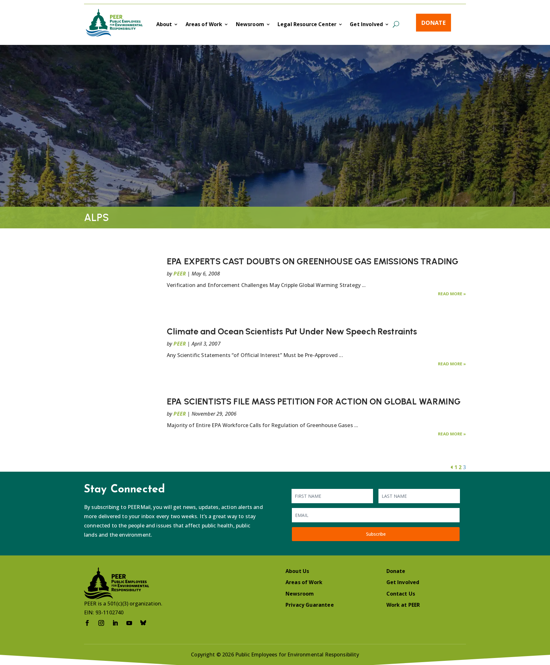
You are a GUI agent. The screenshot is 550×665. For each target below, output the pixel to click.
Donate (433, 22)
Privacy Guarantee (310, 604)
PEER (179, 273)
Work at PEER (403, 604)
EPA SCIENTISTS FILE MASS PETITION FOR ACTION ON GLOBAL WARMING (314, 401)
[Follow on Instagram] (101, 623)
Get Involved (366, 25)
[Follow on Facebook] (87, 623)
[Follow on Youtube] (129, 623)
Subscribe (376, 534)
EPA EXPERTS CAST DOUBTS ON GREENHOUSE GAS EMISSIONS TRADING (312, 261)
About (164, 25)
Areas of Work (204, 25)
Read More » (452, 294)
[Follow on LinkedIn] (115, 623)
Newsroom (250, 25)
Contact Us (400, 593)
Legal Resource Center (307, 25)
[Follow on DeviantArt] (143, 623)
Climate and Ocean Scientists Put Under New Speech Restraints (292, 331)
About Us (297, 571)
